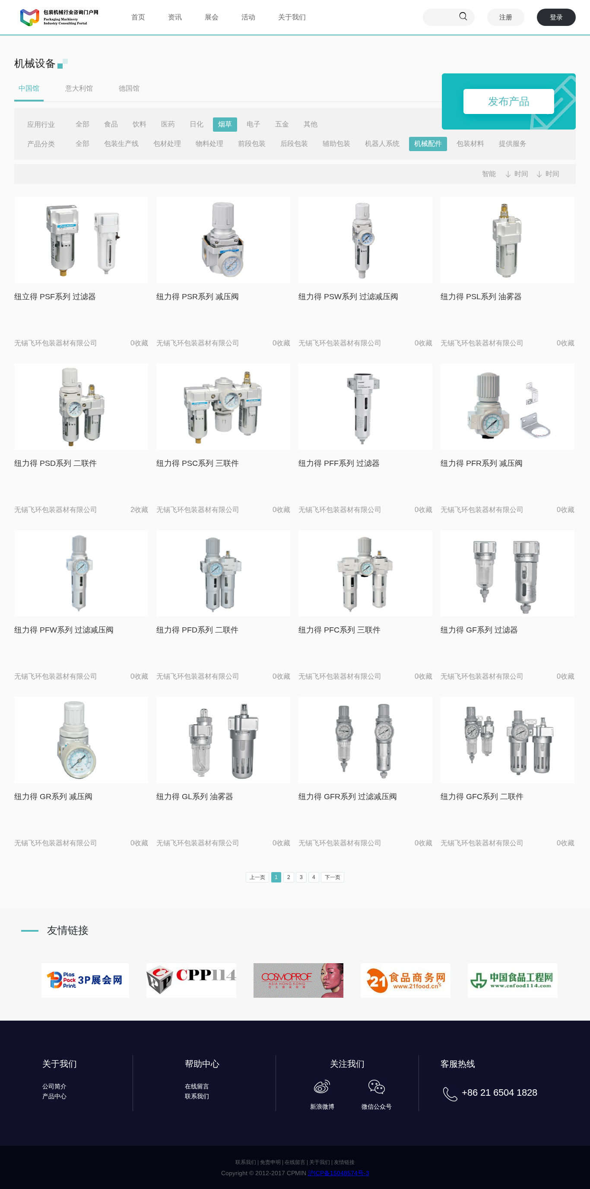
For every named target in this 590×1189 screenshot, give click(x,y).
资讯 (175, 17)
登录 (556, 17)
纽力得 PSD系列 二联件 (55, 463)
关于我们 (292, 17)
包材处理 (167, 143)
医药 (168, 124)
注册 (505, 17)
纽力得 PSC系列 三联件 (197, 463)
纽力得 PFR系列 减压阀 (482, 463)
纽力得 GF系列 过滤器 (479, 630)
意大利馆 (79, 88)
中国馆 (29, 88)
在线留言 (197, 1086)
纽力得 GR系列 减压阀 (53, 796)
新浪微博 (322, 1106)
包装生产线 (121, 143)
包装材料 (470, 143)
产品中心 (54, 1096)
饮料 (139, 124)
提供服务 (513, 143)
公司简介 (54, 1086)
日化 (196, 124)
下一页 (332, 877)
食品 (111, 124)
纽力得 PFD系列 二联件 (197, 630)
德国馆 (129, 88)
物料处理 (209, 143)
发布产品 (509, 101)
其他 (310, 124)
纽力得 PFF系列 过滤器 (339, 463)
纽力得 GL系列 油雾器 (194, 796)
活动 (248, 17)
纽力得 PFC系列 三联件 (339, 630)
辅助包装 (336, 143)
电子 (253, 124)
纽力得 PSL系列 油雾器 (481, 296)
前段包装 (252, 143)
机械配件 (428, 143)
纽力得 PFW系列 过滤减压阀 (64, 630)
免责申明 (270, 1162)
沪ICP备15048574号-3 (338, 1173)
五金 (282, 124)
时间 (521, 173)
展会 (212, 17)
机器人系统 (382, 143)
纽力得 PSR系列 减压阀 (197, 296)
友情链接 (344, 1162)
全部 (82, 124)
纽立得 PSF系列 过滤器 (55, 296)
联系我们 (197, 1096)
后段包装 (294, 143)
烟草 (225, 124)
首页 (138, 17)
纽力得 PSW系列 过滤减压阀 (348, 296)
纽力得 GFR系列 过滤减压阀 (347, 796)
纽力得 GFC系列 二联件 (482, 796)
